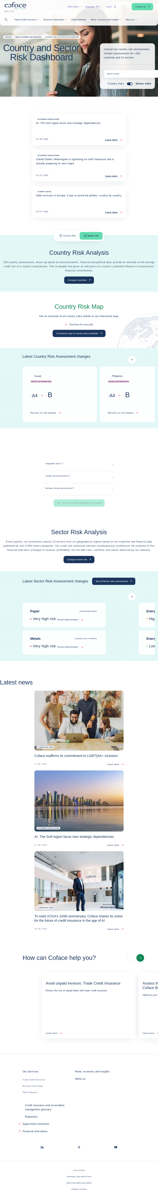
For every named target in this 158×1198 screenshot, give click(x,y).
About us (80, 1078)
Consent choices (79, 1189)
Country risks (116, 83)
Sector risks (143, 83)
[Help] (62, 463)
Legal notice (79, 1170)
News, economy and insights (92, 1071)
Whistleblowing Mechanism (79, 1183)
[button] (7, 19)
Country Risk (69, 235)
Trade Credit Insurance (34, 1079)
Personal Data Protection (79, 1177)
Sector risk (93, 235)
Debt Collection (30, 1092)
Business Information (33, 1086)
